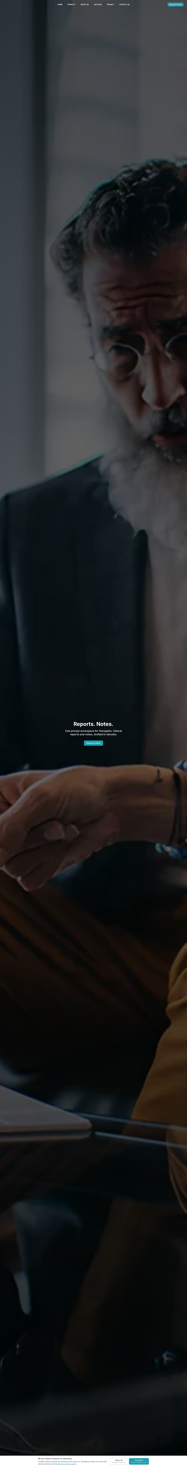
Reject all (119, 1461)
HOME (60, 4)
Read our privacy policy (67, 1464)
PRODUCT (71, 4)
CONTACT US (124, 4)
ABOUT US (85, 4)
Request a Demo (175, 4)
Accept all (139, 1461)
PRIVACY (110, 4)
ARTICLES (98, 4)
